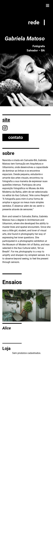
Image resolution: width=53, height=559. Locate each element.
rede (33, 22)
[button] (47, 5)
